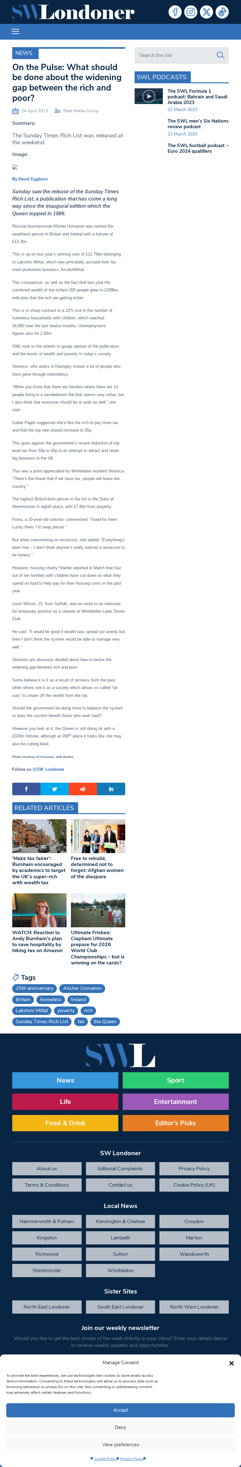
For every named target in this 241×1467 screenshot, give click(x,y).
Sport (175, 1080)
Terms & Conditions (47, 1185)
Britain (23, 999)
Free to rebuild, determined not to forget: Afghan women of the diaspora (97, 867)
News (23, 53)
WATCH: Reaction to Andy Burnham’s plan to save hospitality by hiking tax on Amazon (37, 941)
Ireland (78, 999)
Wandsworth (194, 1254)
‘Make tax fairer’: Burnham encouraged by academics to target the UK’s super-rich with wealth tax (39, 870)
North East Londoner (47, 1307)
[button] (231, 1362)
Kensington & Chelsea (120, 1221)
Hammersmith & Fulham (46, 1221)
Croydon (194, 1221)
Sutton (120, 1254)
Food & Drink (65, 1123)
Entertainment (175, 1101)
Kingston (47, 1237)
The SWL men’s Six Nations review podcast (198, 124)
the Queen (105, 1021)
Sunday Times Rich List (42, 1021)
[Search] (220, 55)
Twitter (206, 12)
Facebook (175, 12)
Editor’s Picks (175, 1123)
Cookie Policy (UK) (194, 1185)
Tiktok (222, 12)
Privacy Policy (132, 1458)
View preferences (120, 1445)
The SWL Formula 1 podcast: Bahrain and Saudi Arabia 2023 (198, 97)
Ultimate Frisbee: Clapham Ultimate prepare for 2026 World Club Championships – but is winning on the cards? (98, 947)
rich (88, 1010)
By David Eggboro (30, 179)
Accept (120, 1410)
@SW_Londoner (48, 769)
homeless (51, 999)
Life (65, 1101)
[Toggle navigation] (15, 32)
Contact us (120, 1185)
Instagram (190, 12)
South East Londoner (120, 1307)
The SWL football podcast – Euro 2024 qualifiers (198, 148)
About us (47, 1168)
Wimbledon (120, 1270)
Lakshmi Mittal (32, 1010)
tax (81, 1021)
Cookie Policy (105, 1458)
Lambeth (120, 1237)
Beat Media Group (81, 111)
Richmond (46, 1254)
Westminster (46, 1270)
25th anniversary (34, 988)
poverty (66, 1010)
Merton (194, 1237)
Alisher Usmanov (82, 988)
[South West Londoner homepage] (73, 12)
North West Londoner (194, 1307)
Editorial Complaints (120, 1168)
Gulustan (47, 756)
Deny (120, 1427)
